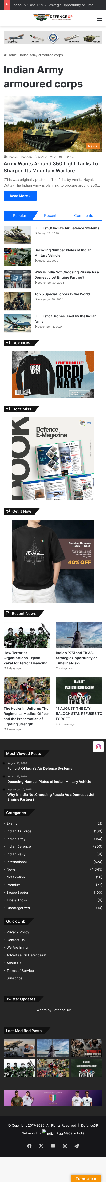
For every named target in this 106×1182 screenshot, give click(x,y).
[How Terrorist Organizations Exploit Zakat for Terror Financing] (27, 635)
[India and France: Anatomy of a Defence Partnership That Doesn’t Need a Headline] (19, 1048)
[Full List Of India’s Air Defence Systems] (17, 235)
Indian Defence (19, 846)
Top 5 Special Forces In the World (62, 294)
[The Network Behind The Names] (86, 1048)
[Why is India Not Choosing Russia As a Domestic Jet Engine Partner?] (17, 279)
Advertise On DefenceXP (26, 955)
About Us (14, 963)
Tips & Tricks (17, 900)
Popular (19, 215)
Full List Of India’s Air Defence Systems (67, 228)
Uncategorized (18, 908)
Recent (50, 215)
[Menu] (99, 20)
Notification (16, 877)
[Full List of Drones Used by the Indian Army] (17, 323)
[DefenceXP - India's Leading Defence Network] (53, 18)
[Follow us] (98, 746)
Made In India (74, 1133)
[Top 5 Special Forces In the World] (17, 301)
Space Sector (17, 892)
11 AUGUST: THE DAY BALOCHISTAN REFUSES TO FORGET (79, 713)
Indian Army (16, 839)
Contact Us (16, 940)
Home (12, 55)
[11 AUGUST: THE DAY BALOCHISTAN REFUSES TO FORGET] (79, 690)
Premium (14, 885)
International (17, 862)
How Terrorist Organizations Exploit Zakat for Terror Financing (26, 658)
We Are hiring (17, 947)
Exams (12, 823)
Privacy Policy (18, 932)
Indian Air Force (19, 831)
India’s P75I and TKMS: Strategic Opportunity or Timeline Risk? (76, 658)
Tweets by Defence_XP (53, 1010)
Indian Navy (16, 854)
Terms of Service (20, 970)
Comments (83, 215)
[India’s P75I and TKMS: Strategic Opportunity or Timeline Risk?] (79, 635)
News (11, 869)
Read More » (20, 196)
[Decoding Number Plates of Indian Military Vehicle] (17, 257)
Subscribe (14, 978)
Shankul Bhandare (20, 157)
